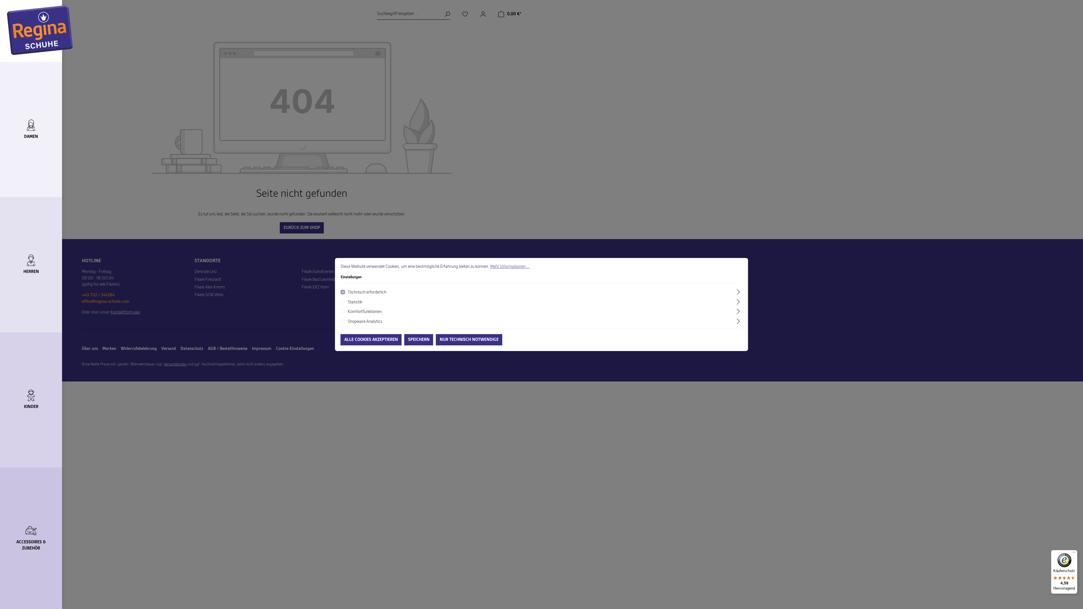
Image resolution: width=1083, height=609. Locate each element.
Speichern (419, 339)
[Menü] (1074, 553)
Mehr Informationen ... (510, 266)
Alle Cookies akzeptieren (371, 339)
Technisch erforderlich (367, 292)
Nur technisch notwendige (469, 339)
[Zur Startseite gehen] (40, 30)
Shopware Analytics (365, 321)
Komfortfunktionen (365, 312)
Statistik (355, 302)
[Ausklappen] (739, 292)
